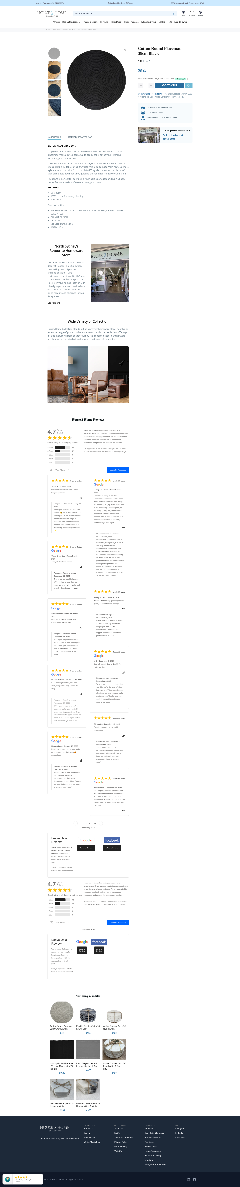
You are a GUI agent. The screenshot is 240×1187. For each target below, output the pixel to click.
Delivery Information (80, 137)
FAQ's (117, 1133)
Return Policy (120, 1146)
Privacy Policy (121, 1142)
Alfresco (149, 1128)
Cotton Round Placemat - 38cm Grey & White (61, 1027)
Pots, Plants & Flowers (155, 1164)
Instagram (180, 1128)
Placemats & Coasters (60, 30)
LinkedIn (179, 1133)
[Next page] (101, 823)
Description (54, 137)
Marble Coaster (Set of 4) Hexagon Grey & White (88, 1104)
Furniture (149, 1142)
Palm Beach (89, 1137)
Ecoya (87, 1133)
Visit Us (118, 1151)
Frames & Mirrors (153, 1137)
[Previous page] (75, 823)
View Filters (60, 470)
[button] (188, 85)
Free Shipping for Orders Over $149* (120, 3)
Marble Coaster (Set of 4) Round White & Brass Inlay (114, 1066)
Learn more (54, 303)
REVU (93, 828)
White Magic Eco (92, 1142)
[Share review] (81, 499)
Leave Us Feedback (118, 470)
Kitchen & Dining (153, 1155)
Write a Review (86, 848)
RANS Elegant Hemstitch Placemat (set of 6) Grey (87, 1064)
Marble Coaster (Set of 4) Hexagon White (62, 1104)
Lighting (149, 1160)
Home (48, 30)
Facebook (180, 1137)
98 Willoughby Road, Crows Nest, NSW (187, 3)
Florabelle (88, 1128)
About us (118, 1128)
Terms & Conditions (123, 1137)
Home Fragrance (153, 1151)
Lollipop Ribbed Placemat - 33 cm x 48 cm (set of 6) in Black (62, 1066)
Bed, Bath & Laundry (154, 1133)
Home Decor (151, 1146)
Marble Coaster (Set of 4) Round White (114, 1027)
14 (95, 823)
